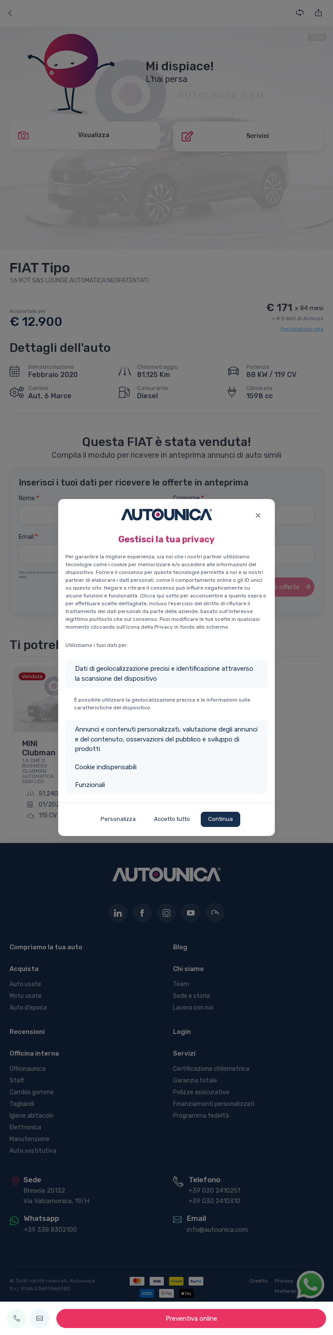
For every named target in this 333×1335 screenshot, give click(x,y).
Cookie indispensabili (106, 767)
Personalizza (118, 819)
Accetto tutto (172, 819)
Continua (220, 819)
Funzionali (90, 785)
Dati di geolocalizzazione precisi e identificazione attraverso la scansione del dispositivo (164, 673)
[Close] (258, 514)
